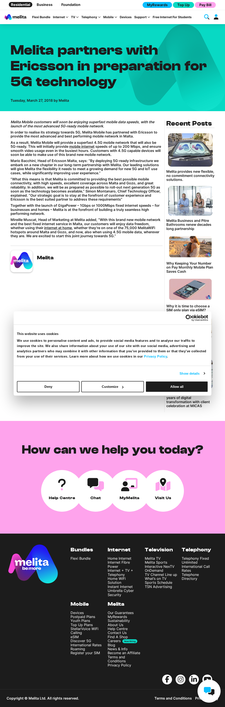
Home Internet (119, 558)
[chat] (209, 691)
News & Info (118, 649)
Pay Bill (205, 5)
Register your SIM (85, 653)
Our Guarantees (121, 613)
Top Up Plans (82, 625)
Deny (48, 386)
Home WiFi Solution (117, 580)
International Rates (86, 645)
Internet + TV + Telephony (120, 572)
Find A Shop (118, 637)
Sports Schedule (158, 582)
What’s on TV (156, 578)
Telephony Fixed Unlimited (195, 560)
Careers (114, 641)
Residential (20, 4)
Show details (190, 373)
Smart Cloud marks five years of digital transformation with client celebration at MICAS (188, 400)
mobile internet (81, 146)
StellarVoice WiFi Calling (84, 631)
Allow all (176, 386)
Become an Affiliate (124, 653)
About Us (115, 625)
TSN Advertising (158, 586)
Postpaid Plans (83, 616)
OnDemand (154, 570)
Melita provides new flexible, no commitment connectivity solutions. (190, 175)
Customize (110, 386)
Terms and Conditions (117, 659)
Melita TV (153, 558)
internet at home (58, 228)
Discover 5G (81, 641)
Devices (126, 17)
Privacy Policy (119, 665)
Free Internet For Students (172, 17)
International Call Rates (196, 568)
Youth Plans (80, 620)
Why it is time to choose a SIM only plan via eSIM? (188, 308)
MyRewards (157, 5)
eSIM (75, 637)
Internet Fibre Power (119, 564)
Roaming (78, 649)
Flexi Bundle (41, 17)
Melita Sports (156, 562)
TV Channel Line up (161, 574)
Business (45, 4)
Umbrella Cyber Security (121, 592)
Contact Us (117, 632)
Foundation (70, 4)
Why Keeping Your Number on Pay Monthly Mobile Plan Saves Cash (189, 267)
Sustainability (119, 620)
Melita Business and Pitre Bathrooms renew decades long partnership (188, 225)
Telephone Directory (190, 576)
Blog (111, 645)
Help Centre (118, 629)
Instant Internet (120, 586)
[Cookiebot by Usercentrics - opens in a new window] (189, 318)
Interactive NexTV (159, 566)
